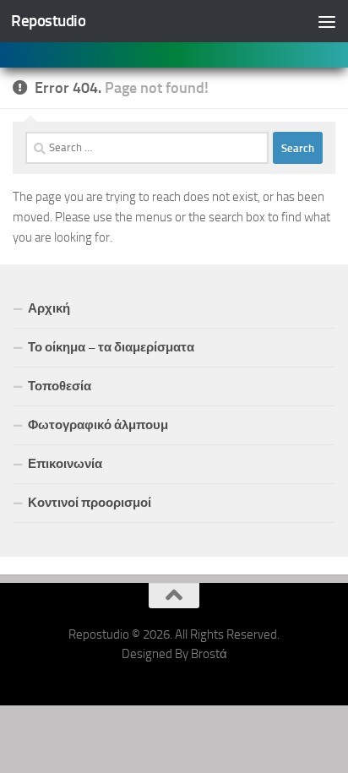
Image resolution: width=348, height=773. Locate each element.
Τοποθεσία (59, 386)
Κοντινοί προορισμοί (89, 502)
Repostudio (48, 20)
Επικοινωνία (65, 463)
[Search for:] (147, 148)
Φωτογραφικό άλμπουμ (98, 425)
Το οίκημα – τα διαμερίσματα (111, 347)
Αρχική (49, 308)
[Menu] (327, 21)
